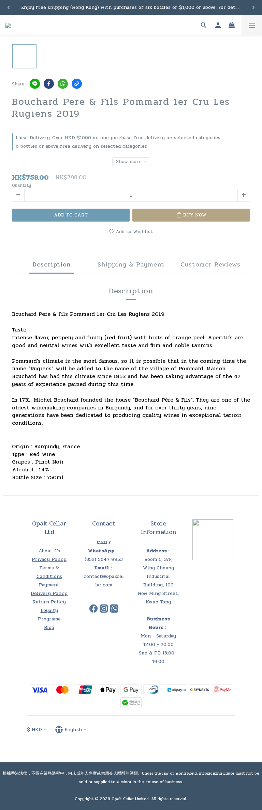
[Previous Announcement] (8, 7)
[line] (35, 84)
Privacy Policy (49, 559)
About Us (49, 550)
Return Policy (49, 601)
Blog (49, 627)
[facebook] (49, 84)
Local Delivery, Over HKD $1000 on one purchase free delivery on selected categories (118, 137)
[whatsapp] (63, 84)
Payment (49, 584)
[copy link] (77, 84)
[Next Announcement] (253, 7)
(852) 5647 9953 (104, 559)
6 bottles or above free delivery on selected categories (81, 146)
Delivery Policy (49, 593)
